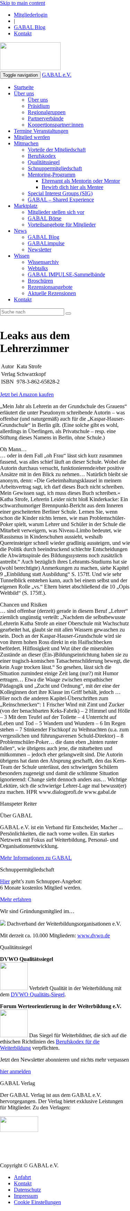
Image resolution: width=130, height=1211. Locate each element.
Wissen (21, 256)
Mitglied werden (32, 137)
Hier (5, 881)
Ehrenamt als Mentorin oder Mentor (81, 181)
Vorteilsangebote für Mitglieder (62, 224)
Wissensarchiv (43, 262)
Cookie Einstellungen (37, 1202)
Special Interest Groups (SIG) (60, 193)
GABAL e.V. (56, 75)
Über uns (24, 93)
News (20, 231)
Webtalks (38, 268)
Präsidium (39, 106)
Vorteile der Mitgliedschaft (57, 150)
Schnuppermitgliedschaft (55, 168)
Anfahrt (22, 1177)
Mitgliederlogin (30, 15)
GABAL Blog (29, 27)
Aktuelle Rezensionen (52, 293)
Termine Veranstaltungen (41, 131)
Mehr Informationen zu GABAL (36, 858)
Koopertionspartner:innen (56, 125)
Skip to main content (22, 3)
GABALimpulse (46, 243)
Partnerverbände (45, 118)
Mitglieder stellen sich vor (56, 212)
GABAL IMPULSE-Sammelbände (66, 274)
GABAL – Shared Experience (61, 200)
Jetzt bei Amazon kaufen (27, 394)
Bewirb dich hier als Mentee (72, 187)
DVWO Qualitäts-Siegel (37, 994)
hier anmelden (15, 1071)
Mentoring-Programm (51, 175)
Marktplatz (25, 206)
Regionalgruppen (47, 112)
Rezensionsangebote (50, 287)
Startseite (24, 87)
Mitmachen (26, 143)
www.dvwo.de (93, 935)
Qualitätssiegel (44, 162)
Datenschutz (27, 1190)
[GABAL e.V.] (30, 56)
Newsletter (39, 249)
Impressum (26, 1196)
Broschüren (40, 281)
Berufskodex (42, 156)
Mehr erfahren (15, 899)
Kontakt (23, 33)
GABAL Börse (44, 218)
